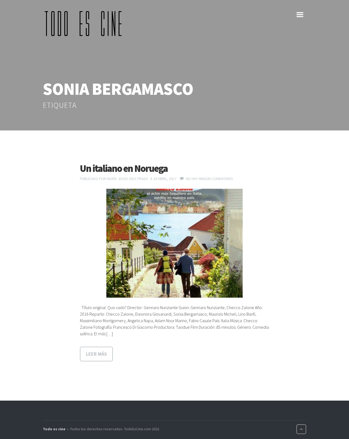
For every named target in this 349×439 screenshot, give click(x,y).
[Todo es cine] (85, 23)
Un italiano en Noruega (124, 168)
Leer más (96, 354)
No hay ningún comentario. (210, 178)
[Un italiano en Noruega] (174, 243)
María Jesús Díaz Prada (127, 178)
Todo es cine (54, 428)
